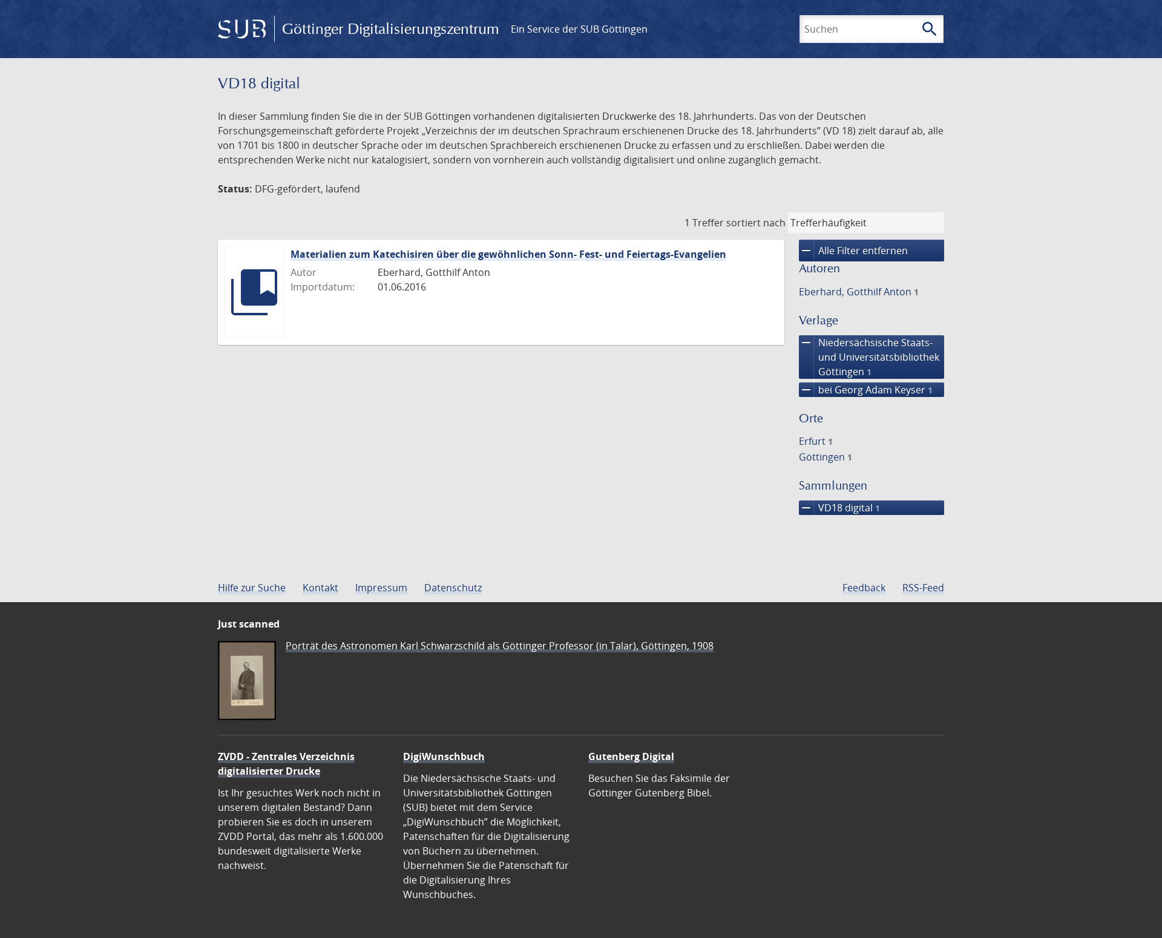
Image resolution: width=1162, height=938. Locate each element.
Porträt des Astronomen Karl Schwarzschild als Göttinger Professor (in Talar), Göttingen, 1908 (500, 645)
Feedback (863, 587)
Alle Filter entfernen (853, 250)
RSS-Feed (923, 587)
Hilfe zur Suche (252, 587)
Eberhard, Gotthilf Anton (859, 291)
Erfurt (816, 441)
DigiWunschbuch (444, 756)
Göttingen (825, 457)
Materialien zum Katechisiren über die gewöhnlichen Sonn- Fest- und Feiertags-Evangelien (508, 254)
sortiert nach (756, 222)
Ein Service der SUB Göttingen (579, 29)
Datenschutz (453, 587)
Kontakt (320, 587)
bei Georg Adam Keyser (866, 389)
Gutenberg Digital (631, 756)
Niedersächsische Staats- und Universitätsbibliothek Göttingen (869, 356)
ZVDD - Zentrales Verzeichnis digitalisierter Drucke (286, 764)
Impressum (381, 587)
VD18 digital (839, 507)
